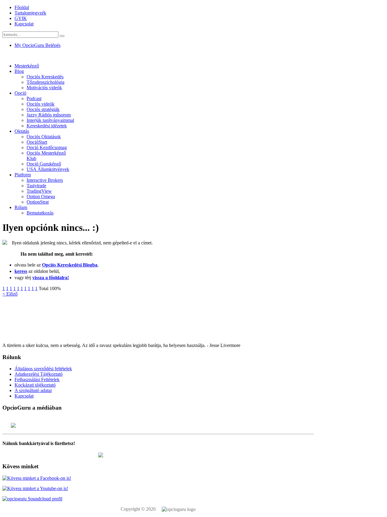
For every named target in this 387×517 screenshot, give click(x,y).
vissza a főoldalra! (50, 277)
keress (21, 271)
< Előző (10, 293)
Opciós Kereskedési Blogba (69, 264)
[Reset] (62, 36)
